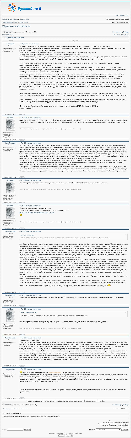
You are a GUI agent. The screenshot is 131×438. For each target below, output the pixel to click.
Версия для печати (8, 34)
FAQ (117, 15)
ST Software (69, 434)
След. (127, 32)
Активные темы (24, 19)
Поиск (122, 15)
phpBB (61, 433)
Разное (16, 22)
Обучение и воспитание (16, 26)
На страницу (116, 32)
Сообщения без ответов (10, 19)
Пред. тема (116, 34)
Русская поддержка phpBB (65, 435)
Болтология (24, 22)
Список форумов (8, 22)
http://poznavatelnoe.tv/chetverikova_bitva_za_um (36, 212)
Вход (126, 15)
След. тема (124, 34)
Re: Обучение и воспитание (31, 118)
